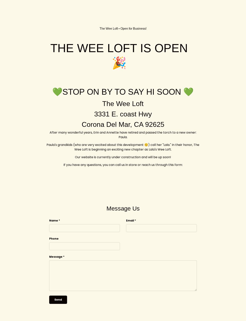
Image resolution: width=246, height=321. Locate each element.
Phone (54, 239)
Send (58, 300)
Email (130, 220)
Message (55, 257)
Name (53, 220)
